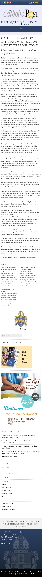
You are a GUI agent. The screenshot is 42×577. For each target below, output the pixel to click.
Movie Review (6, 497)
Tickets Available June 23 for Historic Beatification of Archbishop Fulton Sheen (17, 442)
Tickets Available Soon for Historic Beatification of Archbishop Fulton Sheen (20, 447)
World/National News (8, 509)
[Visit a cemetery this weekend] (10, 297)
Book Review (5, 478)
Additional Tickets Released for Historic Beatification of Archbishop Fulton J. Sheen (18, 437)
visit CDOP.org (21, 329)
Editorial (4, 484)
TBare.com (28, 574)
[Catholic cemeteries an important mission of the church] (10, 276)
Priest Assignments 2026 (9, 456)
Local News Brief (7, 493)
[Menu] (21, 29)
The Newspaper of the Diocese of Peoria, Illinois (21, 23)
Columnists (5, 481)
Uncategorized (6, 506)
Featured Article (6, 487)
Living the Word (6, 490)
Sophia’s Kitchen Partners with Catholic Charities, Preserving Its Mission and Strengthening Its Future (21, 452)
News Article (32, 50)
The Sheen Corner (7, 503)
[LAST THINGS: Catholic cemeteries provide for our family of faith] (29, 276)
